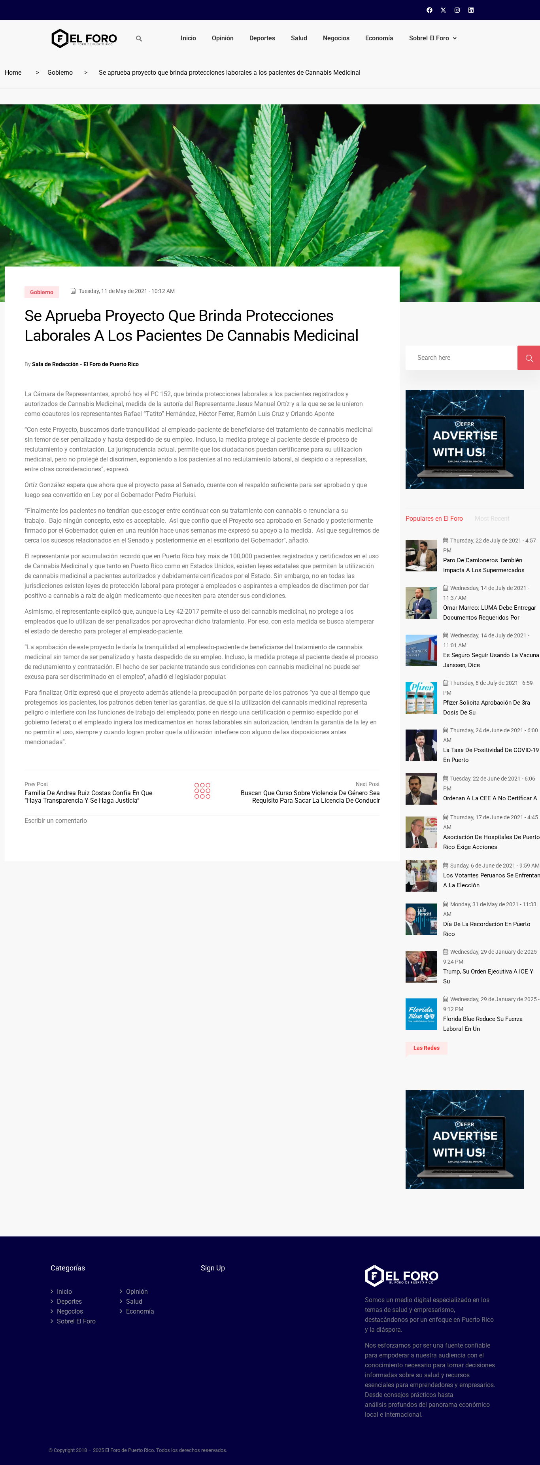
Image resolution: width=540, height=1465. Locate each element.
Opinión (223, 38)
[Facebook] (430, 10)
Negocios (336, 38)
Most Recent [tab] (492, 518)
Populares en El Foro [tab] (434, 518)
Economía (379, 38)
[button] (432, 38)
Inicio (188, 38)
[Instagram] (457, 10)
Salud (299, 38)
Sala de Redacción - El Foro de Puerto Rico (85, 364)
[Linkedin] (471, 10)
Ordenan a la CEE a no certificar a (490, 798)
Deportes (262, 38)
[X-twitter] (443, 10)
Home (13, 72)
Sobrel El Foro (429, 38)
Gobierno (60, 72)
